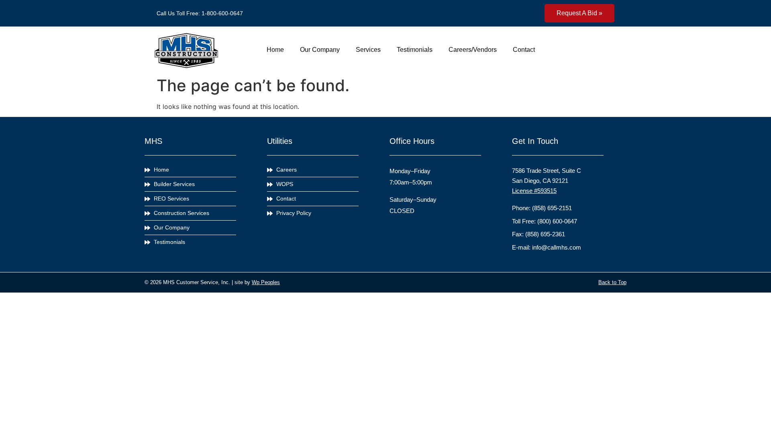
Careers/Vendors (473, 49)
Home (275, 49)
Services (368, 49)
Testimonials (414, 49)
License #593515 (534, 190)
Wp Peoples (266, 282)
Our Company (320, 49)
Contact (524, 49)
